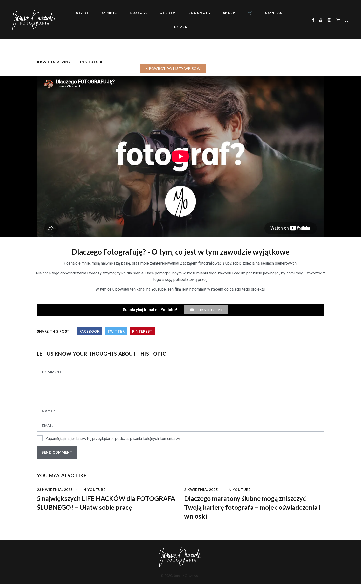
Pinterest (142, 331)
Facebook (90, 331)
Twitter (116, 331)
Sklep (229, 13)
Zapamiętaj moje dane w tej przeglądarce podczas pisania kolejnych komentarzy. (112, 438)
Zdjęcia (138, 13)
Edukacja (199, 13)
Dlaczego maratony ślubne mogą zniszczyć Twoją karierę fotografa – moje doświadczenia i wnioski (252, 507)
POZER (181, 27)
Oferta (167, 13)
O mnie (109, 13)
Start (82, 13)
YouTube (96, 489)
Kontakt (275, 13)
